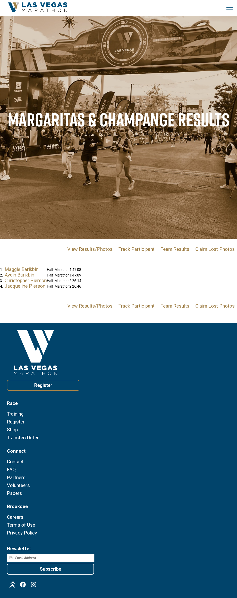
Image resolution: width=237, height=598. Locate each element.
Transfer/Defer (23, 437)
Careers (15, 517)
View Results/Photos (89, 249)
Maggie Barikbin (21, 269)
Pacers (14, 493)
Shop (12, 430)
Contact (15, 461)
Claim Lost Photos (215, 249)
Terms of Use (21, 525)
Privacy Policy (22, 533)
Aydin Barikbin (19, 275)
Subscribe (50, 569)
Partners (16, 477)
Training (15, 414)
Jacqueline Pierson (25, 286)
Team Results (175, 249)
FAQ (11, 469)
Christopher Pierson (26, 280)
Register (43, 385)
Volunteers (18, 485)
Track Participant (136, 249)
